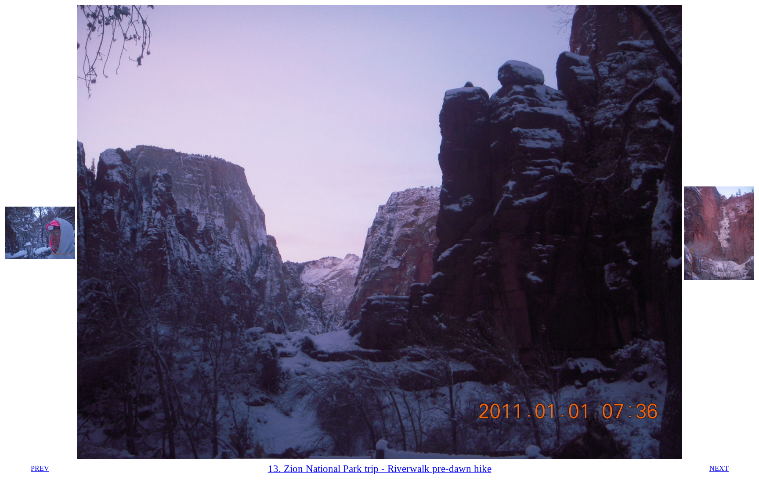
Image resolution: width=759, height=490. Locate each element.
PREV (40, 468)
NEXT (719, 468)
